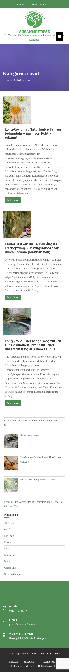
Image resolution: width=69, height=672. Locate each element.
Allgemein (9, 523)
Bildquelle (29, 661)
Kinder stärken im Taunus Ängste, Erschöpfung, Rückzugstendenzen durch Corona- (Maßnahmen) (32, 248)
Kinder (7, 548)
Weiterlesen (13, 200)
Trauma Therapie (38, 4)
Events (7, 542)
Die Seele (9, 535)
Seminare (21, 4)
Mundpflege (10, 555)
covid (7, 529)
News (7, 561)
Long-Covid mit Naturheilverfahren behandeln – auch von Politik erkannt (33, 133)
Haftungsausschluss (48, 666)
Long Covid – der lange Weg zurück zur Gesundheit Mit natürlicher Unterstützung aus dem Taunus (33, 345)
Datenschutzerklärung (22, 666)
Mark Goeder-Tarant (49, 653)
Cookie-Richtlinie (52, 661)
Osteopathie (10, 567)
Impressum (13, 661)
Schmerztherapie (13, 574)
